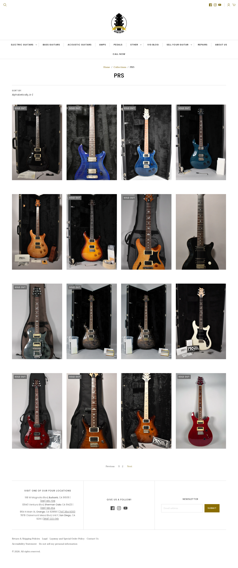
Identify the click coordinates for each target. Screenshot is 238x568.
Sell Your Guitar (177, 44)
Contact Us (92, 539)
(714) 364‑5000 (67, 511)
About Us (221, 44)
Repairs (202, 44)
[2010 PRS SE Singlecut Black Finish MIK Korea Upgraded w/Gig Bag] (201, 232)
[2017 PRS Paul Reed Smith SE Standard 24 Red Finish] (201, 411)
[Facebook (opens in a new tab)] (210, 4)
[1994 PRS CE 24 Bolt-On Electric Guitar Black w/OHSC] (37, 142)
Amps (102, 44)
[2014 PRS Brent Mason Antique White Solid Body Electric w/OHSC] (201, 321)
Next (129, 466)
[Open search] (5, 4)
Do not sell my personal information (58, 544)
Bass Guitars (51, 44)
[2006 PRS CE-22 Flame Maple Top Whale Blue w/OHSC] (146, 142)
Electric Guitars (22, 44)
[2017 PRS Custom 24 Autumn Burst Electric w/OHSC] (146, 411)
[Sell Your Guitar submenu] (191, 45)
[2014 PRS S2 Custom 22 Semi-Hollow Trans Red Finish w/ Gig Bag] (37, 411)
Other (134, 44)
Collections (120, 67)
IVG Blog (155, 45)
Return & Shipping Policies (26, 539)
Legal (44, 539)
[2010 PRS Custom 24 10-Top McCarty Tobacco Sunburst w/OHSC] (92, 232)
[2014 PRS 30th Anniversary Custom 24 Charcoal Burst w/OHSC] (92, 321)
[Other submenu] (140, 45)
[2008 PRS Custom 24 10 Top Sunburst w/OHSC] (37, 232)
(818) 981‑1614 (47, 508)
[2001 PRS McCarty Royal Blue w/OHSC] (92, 142)
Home (106, 67)
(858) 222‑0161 (51, 518)
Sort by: (17, 90)
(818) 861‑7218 (47, 501)
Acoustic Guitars (80, 44)
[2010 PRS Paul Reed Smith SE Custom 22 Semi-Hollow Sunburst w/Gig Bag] (146, 232)
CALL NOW (121, 55)
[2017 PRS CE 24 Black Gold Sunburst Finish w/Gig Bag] (92, 411)
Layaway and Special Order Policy (67, 539)
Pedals (118, 44)
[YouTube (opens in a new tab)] (219, 4)
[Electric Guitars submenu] (36, 45)
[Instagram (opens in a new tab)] (215, 4)
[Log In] (228, 4)
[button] (234, 4)
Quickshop (24, 186)
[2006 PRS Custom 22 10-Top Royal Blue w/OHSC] (201, 142)
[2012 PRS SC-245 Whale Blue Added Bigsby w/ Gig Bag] (37, 321)
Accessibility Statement (24, 544)
